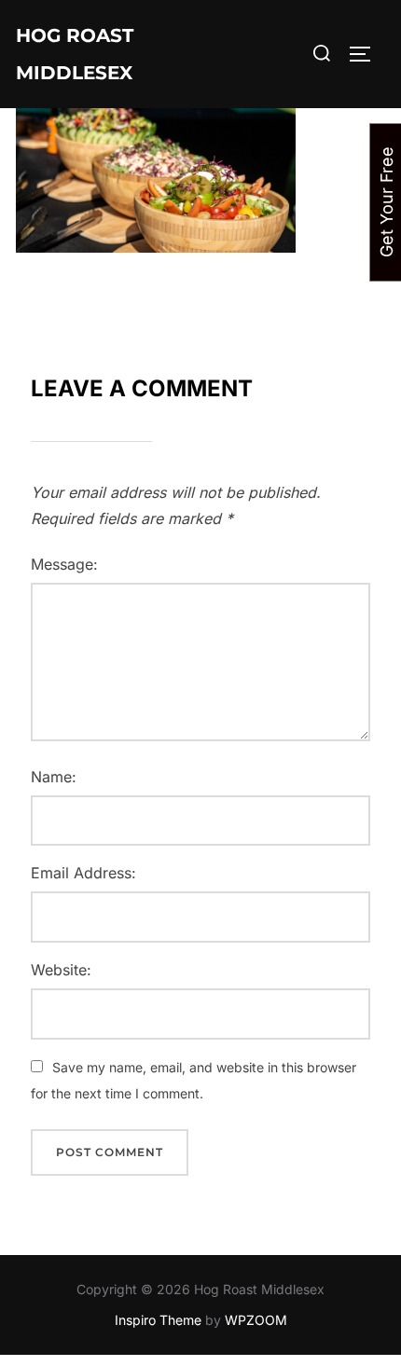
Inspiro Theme (158, 1320)
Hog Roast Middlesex (74, 54)
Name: (53, 776)
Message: (64, 564)
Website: (61, 969)
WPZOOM (256, 1320)
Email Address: (83, 872)
